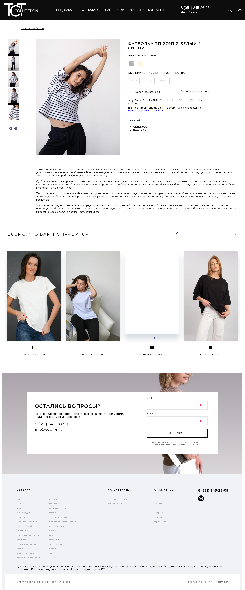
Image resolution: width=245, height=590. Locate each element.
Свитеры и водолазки (28, 535)
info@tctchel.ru (49, 429)
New (81, 10)
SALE (19, 499)
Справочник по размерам (196, 91)
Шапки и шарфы (58, 526)
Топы (52, 553)
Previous (10, 128)
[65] (34, 347)
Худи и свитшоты (25, 553)
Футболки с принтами (28, 557)
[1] (93, 347)
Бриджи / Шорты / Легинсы (63, 521)
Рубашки (54, 539)
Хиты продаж (23, 512)
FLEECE (20, 503)
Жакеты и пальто (58, 517)
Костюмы (54, 530)
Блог (156, 499)
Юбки (20, 548)
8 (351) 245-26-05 (195, 8)
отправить (177, 433)
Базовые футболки (27, 526)
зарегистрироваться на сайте (145, 110)
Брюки (53, 548)
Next (16, 128)
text (21, 10)
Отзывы (158, 503)
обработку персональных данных (177, 447)
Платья (52, 512)
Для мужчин (23, 530)
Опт (156, 508)
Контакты (156, 10)
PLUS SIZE (54, 499)
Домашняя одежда (26, 544)
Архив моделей (57, 508)
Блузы (52, 535)
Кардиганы (22, 539)
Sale (109, 10)
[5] (152, 347)
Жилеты (21, 517)
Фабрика (137, 10)
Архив (121, 10)
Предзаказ (65, 10)
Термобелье (56, 544)
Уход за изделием (117, 503)
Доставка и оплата (117, 499)
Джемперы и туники (27, 521)
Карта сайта (160, 521)
